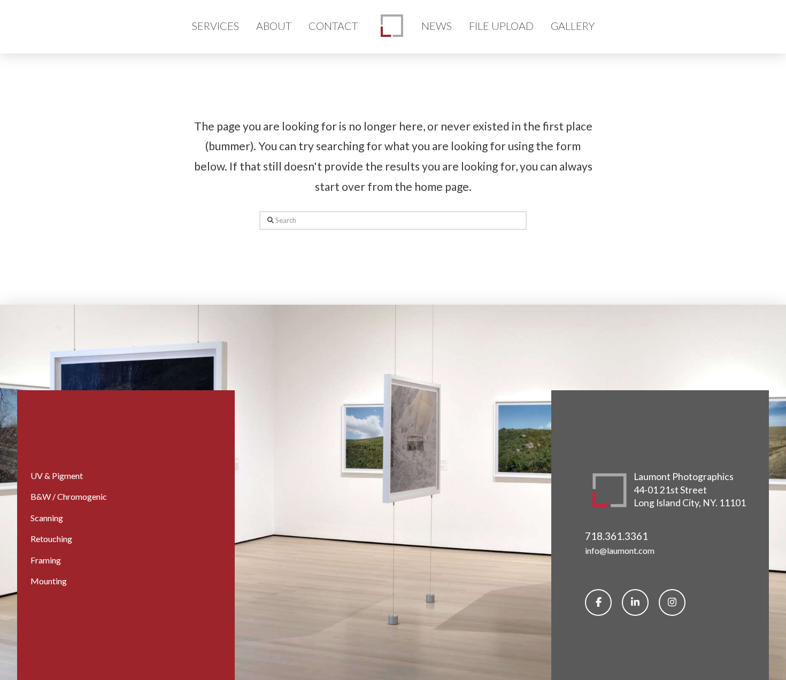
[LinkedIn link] (635, 602)
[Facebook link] (598, 602)
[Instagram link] (672, 602)
